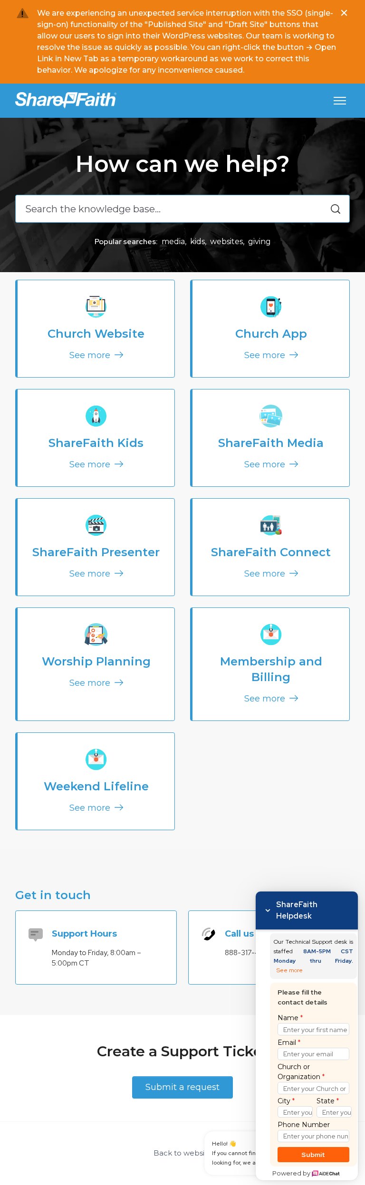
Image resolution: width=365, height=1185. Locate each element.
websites (226, 241)
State (328, 1101)
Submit (313, 1154)
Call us (239, 934)
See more (91, 355)
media (173, 241)
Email (289, 1042)
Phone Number (304, 1124)
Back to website (183, 1152)
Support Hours (84, 934)
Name (290, 1018)
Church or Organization (301, 1071)
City (286, 1101)
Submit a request (182, 1087)
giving (259, 241)
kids (197, 241)
